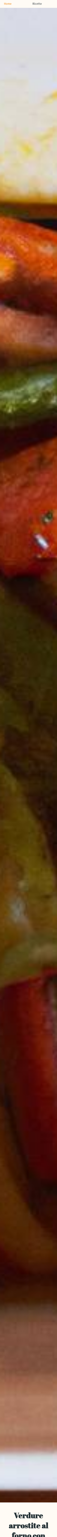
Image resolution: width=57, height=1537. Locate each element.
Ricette (37, 4)
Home (8, 4)
